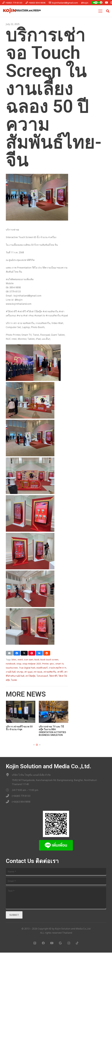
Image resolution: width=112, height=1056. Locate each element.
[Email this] (9, 653)
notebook (10, 663)
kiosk (36, 659)
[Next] (68, 720)
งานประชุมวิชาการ (57, 667)
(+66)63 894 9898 (21, 801)
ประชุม (20, 671)
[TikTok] (77, 943)
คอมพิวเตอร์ (42, 667)
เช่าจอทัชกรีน (49, 671)
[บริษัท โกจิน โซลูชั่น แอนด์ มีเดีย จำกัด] (9, 774)
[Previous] (6, 720)
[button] (100, 11)
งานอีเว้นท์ (10, 671)
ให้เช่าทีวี (53, 675)
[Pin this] (31, 653)
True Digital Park (27, 667)
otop (18, 663)
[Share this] (16, 653)
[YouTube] (106, 2)
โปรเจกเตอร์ (42, 675)
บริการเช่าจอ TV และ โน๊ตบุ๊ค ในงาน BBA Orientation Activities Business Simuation (52, 730)
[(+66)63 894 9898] (9, 801)
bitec (14, 659)
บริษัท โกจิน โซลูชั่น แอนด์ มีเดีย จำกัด (31, 774)
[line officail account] (96, 2)
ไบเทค (14, 680)
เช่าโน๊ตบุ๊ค (30, 675)
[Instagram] (68, 943)
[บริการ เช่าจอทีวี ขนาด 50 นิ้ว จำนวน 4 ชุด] (20, 712)
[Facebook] (101, 2)
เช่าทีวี (60, 671)
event (20, 659)
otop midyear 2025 (31, 663)
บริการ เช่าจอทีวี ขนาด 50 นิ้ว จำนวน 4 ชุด (19, 728)
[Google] (60, 943)
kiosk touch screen (49, 659)
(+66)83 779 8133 (21, 795)
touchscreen (12, 667)
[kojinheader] (21, 11)
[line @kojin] (56, 845)
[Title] (34, 943)
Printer (45, 663)
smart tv (59, 663)
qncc (52, 663)
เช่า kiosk (38, 671)
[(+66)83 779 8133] (9, 795)
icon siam (28, 659)
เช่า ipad (28, 671)
